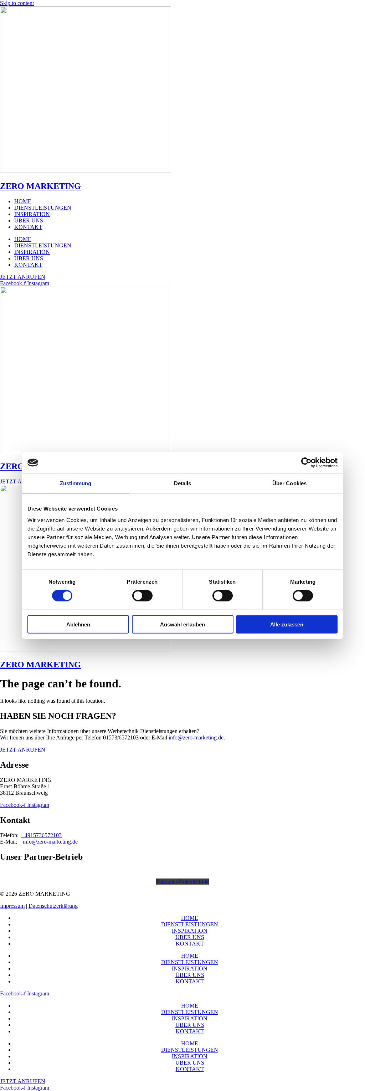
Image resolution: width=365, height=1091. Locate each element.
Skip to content (17, 3)
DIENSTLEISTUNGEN (42, 208)
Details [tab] (182, 483)
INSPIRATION (32, 214)
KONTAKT (28, 227)
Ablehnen (78, 624)
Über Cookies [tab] (289, 483)
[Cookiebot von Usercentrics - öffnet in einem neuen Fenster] (306, 462)
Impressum (12, 906)
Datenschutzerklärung (53, 906)
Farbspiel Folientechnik (182, 882)
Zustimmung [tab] (76, 483)
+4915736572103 (41, 835)
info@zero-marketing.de (196, 737)
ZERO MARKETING (40, 186)
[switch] (142, 595)
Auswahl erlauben (182, 624)
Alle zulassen (286, 624)
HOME (22, 201)
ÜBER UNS (28, 220)
